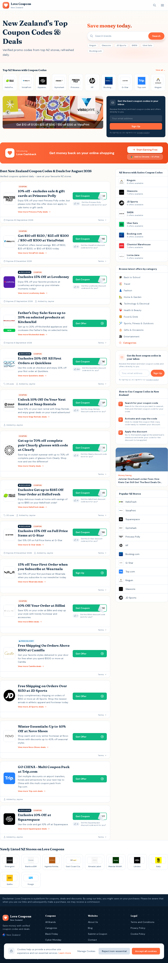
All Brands (50, 922)
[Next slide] (98, 112)
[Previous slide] (7, 112)
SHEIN (134, 45)
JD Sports (121, 45)
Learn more (65, 952)
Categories (51, 927)
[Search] (155, 5)
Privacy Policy (138, 927)
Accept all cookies (146, 951)
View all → (160, 70)
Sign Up (136, 126)
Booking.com (95, 51)
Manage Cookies (86, 951)
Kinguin (92, 45)
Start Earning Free (147, 149)
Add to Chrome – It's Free (146, 156)
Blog (90, 927)
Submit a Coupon (97, 933)
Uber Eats (147, 45)
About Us (93, 922)
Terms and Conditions (142, 922)
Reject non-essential (114, 951)
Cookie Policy (138, 933)
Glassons (106, 45)
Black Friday (51, 933)
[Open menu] (162, 5)
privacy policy (143, 132)
